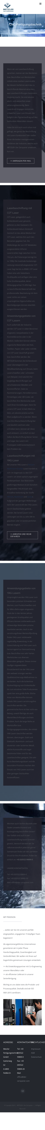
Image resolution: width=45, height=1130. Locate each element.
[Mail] (22, 1091)
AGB (33, 1053)
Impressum (36, 1049)
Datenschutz (36, 1057)
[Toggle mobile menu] (40, 4)
